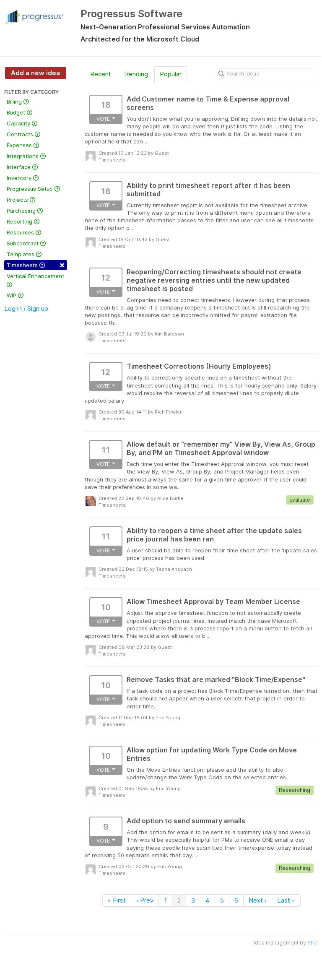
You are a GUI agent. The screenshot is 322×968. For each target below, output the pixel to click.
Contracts (21, 134)
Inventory (20, 177)
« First (117, 900)
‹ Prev (144, 900)
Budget (17, 112)
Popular (171, 74)
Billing (15, 101)
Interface (19, 167)
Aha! (312, 942)
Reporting (20, 221)
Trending (135, 74)
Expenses (20, 145)
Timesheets (36, 264)
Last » (286, 900)
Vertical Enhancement (35, 276)
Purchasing (22, 210)
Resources (21, 232)
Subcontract (23, 243)
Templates (21, 254)
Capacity (19, 123)
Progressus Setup (31, 188)
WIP (12, 295)
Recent (100, 74)
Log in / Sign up (26, 308)
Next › (258, 900)
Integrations (23, 156)
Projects (18, 199)
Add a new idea (35, 73)
